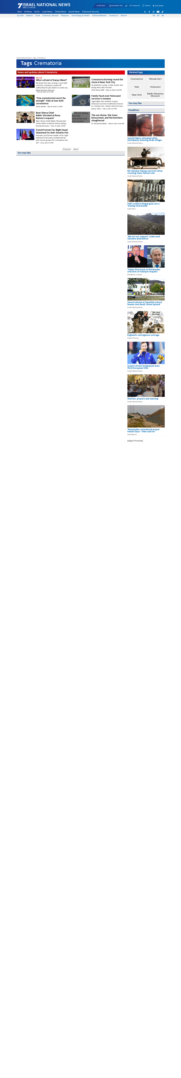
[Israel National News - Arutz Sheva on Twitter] (145, 12)
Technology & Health (80, 16)
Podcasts (65, 16)
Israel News (47, 12)
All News (28, 12)
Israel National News (24, 58)
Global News (60, 12)
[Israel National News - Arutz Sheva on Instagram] (154, 12)
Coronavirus (136, 79)
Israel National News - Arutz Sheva (37, 7)
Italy (136, 87)
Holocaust (155, 87)
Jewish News (74, 12)
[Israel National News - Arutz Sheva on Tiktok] (162, 12)
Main (19, 12)
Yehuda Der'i (155, 79)
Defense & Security (90, 12)
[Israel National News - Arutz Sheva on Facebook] (149, 12)
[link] (146, 140)
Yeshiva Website (99, 16)
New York (137, 95)
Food (37, 16)
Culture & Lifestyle (50, 16)
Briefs (37, 12)
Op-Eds (20, 16)
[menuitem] (19, 12)
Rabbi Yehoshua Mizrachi (155, 95)
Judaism (29, 16)
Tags (34, 58)
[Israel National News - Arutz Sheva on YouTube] (158, 12)
